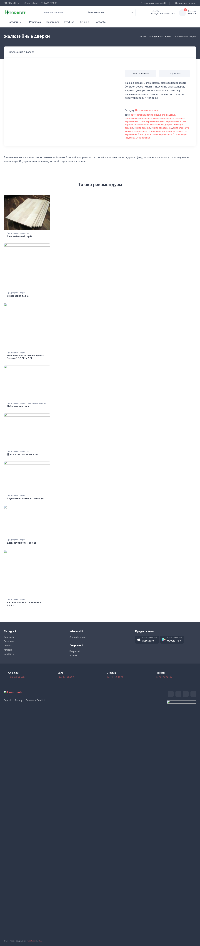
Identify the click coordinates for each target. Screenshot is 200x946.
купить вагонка (142, 128)
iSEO (40, 941)
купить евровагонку (161, 128)
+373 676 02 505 (164, 677)
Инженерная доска (18, 296)
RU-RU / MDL (10, 3)
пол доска (145, 134)
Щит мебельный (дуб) (19, 236)
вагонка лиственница (148, 115)
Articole (84, 22)
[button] (147, 640)
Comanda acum (77, 637)
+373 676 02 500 (48, 3)
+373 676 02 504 (115, 677)
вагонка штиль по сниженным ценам (24, 603)
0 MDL (192, 12)
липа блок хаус (181, 128)
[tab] (21, 52)
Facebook (178, 694)
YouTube (193, 694)
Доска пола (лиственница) (22, 454)
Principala (35, 22)
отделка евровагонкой (160, 131)
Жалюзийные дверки (161, 124)
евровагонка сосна (135, 121)
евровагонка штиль (176, 121)
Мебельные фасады (37, 403)
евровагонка (131, 118)
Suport (7, 700)
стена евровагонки (162, 134)
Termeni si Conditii (35, 700)
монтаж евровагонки (136, 131)
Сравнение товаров (185, 3)
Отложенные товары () (153, 3)
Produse (69, 22)
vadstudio (31, 941)
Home (143, 36)
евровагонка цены (155, 121)
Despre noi (52, 22)
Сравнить (175, 73)
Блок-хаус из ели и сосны (21, 543)
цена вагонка (143, 137)
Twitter (171, 694)
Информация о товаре (21, 52)
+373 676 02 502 (16, 677)
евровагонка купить (149, 118)
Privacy (18, 700)
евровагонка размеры (172, 118)
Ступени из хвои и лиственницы (25, 498)
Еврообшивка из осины (137, 124)
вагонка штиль (168, 115)
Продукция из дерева (160, 36)
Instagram (186, 694)
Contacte (100, 22)
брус (133, 115)
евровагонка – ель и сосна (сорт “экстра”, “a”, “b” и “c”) (25, 357)
